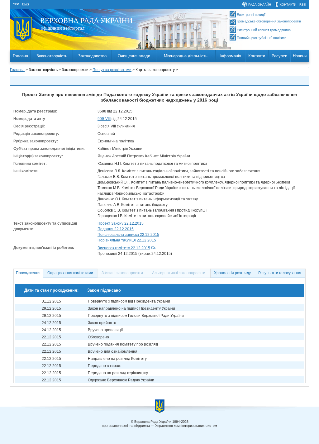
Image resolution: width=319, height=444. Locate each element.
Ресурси (279, 56)
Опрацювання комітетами (70, 273)
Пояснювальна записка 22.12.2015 (128, 234)
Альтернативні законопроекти (178, 273)
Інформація (230, 56)
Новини (300, 56)
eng (25, 4)
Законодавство (92, 56)
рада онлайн (259, 4)
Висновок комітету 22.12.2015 (124, 248)
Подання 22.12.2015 (116, 229)
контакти (288, 4)
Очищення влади (134, 56)
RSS (302, 4)
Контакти (256, 56)
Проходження (28, 273)
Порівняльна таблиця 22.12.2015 (127, 240)
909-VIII (104, 119)
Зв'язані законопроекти (122, 273)
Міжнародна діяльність (185, 56)
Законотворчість (51, 56)
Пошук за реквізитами (112, 70)
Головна (20, 56)
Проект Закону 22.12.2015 (121, 223)
